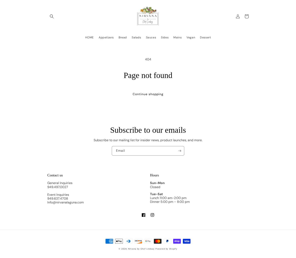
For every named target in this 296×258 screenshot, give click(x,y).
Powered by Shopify (166, 248)
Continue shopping (148, 94)
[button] (51, 16)
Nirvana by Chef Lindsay (141, 248)
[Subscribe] (179, 151)
